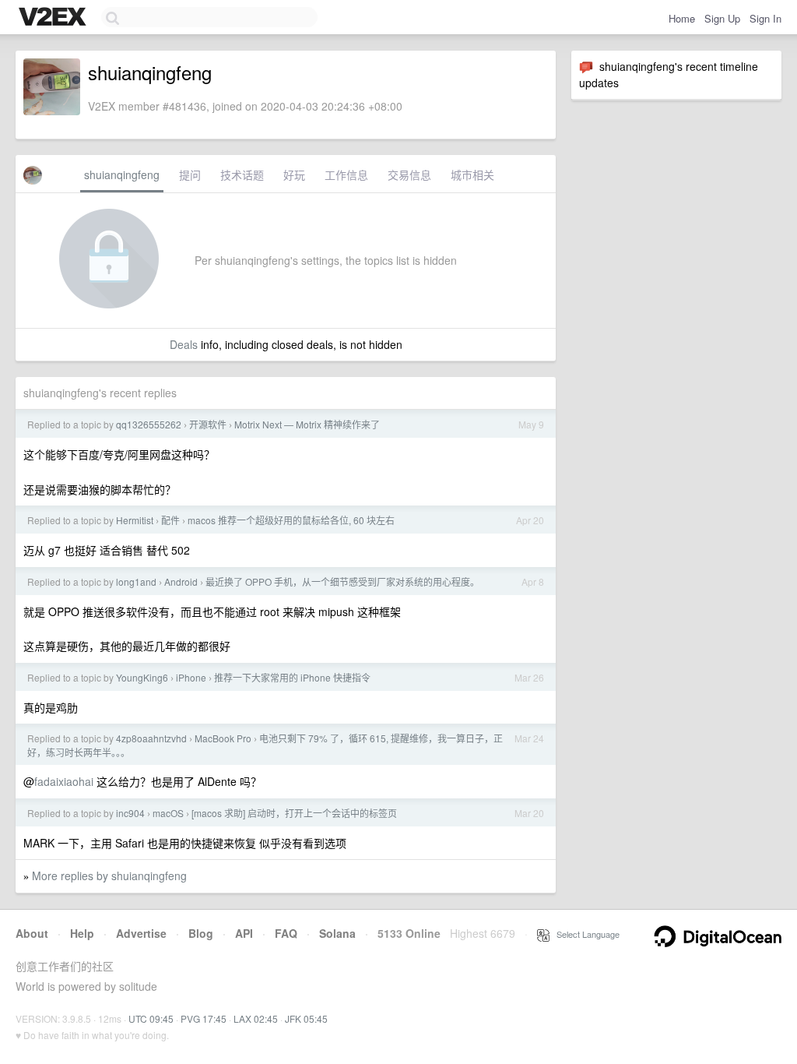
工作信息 (346, 174)
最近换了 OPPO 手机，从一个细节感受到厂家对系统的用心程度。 (342, 581)
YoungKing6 (142, 677)
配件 (170, 520)
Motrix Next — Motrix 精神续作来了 (307, 424)
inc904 (130, 812)
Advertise (141, 933)
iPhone (191, 677)
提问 (190, 174)
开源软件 (207, 424)
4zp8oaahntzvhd (151, 738)
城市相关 (472, 174)
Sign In (765, 18)
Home (682, 18)
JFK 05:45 (306, 1018)
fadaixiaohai (63, 781)
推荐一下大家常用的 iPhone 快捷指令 (292, 677)
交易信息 (409, 174)
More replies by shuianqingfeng (109, 875)
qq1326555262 (148, 424)
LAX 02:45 (255, 1018)
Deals (184, 344)
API (244, 933)
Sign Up (722, 18)
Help (82, 933)
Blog (200, 933)
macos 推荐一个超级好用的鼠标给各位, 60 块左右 (291, 520)
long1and (136, 581)
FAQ (286, 933)
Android (181, 581)
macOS (168, 812)
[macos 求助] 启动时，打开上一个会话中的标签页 (294, 812)
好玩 (294, 174)
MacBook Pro (223, 738)
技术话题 (242, 174)
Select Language (584, 934)
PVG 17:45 (203, 1018)
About (32, 933)
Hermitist (134, 520)
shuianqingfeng (122, 174)
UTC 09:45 (151, 1018)
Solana (337, 933)
